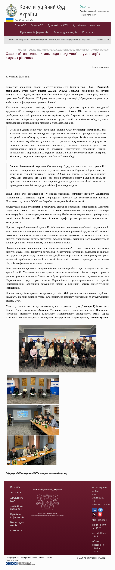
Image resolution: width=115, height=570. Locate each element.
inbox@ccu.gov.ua (101, 504)
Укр (83, 6)
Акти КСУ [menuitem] (37, 25)
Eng (88, 7)
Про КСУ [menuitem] (20, 25)
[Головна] (12, 10)
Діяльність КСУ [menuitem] (58, 25)
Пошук (83, 14)
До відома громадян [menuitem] (86, 25)
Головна (22, 49)
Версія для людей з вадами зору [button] (94, 11)
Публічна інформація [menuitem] (34, 32)
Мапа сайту (91, 14)
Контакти (88, 32)
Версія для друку (100, 66)
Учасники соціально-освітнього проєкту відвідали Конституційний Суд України (41, 39)
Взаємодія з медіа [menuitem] (65, 32)
